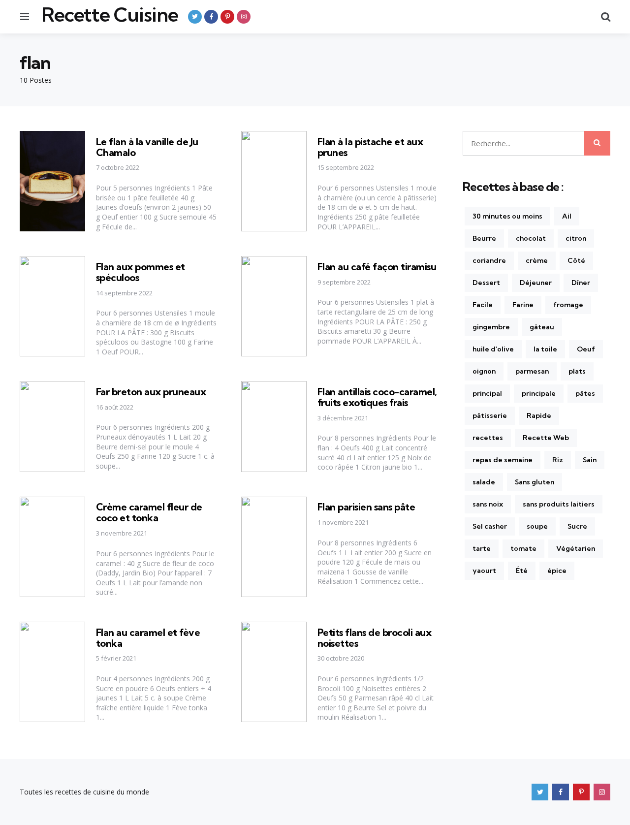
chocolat (531, 238)
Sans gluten (534, 481)
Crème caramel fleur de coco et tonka (149, 512)
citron (576, 238)
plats (577, 371)
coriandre (489, 260)
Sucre (577, 526)
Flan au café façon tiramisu (377, 266)
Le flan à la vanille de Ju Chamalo (147, 147)
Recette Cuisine (109, 15)
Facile (482, 304)
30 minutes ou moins (507, 216)
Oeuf (586, 349)
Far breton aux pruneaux (151, 391)
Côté (576, 260)
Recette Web (546, 437)
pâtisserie (489, 415)
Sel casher (489, 526)
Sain (590, 459)
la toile (545, 349)
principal (487, 393)
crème (537, 260)
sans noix (487, 504)
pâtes (585, 393)
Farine (523, 304)
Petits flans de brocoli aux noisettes (374, 637)
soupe (537, 526)
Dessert (486, 282)
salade (483, 481)
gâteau (542, 326)
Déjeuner (536, 282)
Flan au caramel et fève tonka (148, 637)
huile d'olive (493, 349)
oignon (484, 371)
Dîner (580, 282)
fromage (568, 304)
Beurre (484, 238)
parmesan (532, 371)
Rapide (539, 415)
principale (539, 393)
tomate (523, 548)
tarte (481, 548)
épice (557, 570)
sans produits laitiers (559, 504)
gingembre (491, 326)
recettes (487, 437)
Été (522, 570)
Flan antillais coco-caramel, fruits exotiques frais (377, 397)
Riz (557, 459)
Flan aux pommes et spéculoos (140, 272)
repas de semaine (502, 459)
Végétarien (575, 548)
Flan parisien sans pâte (366, 507)
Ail (566, 216)
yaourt (484, 570)
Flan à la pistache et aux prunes (370, 147)
